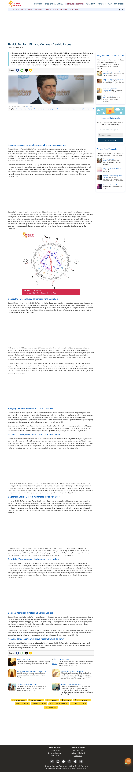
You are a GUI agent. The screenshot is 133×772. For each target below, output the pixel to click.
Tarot (110, 4)
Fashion (55, 10)
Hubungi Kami (78, 750)
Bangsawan (38, 10)
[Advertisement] (66, 26)
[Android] (81, 761)
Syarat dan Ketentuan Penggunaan (55, 754)
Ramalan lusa (53, 700)
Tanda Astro (52, 707)
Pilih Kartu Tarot (40, 704)
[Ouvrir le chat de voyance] (128, 761)
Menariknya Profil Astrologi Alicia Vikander (113, 178)
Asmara (60, 4)
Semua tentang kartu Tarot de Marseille (113, 73)
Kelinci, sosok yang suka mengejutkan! (113, 90)
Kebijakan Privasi (74, 766)
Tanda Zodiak (91, 4)
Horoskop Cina (49, 4)
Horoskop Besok (36, 700)
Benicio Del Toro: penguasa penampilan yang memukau (78, 109)
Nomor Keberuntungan (60, 704)
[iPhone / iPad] (75, 761)
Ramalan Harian (19, 700)
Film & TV (23, 10)
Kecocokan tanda (80, 704)
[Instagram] (58, 761)
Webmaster (84, 766)
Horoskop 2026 (23, 704)
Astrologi (102, 4)
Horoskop (38, 4)
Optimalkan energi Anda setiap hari (112, 170)
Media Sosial (78, 756)
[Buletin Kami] (119, 10)
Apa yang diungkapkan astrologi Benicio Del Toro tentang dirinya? (37, 109)
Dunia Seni (63, 10)
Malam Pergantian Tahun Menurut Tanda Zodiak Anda (113, 82)
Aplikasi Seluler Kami (78, 753)
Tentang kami (55, 750)
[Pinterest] (69, 761)
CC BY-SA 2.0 (28, 106)
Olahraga (47, 10)
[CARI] (123, 10)
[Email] (30, 70)
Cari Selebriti (73, 10)
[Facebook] (17, 70)
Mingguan (67, 700)
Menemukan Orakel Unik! (112, 186)
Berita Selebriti (13, 10)
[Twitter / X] (26, 70)
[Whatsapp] (22, 70)
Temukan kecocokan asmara (112, 161)
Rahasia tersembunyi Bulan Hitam (111, 98)
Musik (30, 10)
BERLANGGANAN (110, 140)
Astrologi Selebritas (74, 4)
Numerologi (118, 4)
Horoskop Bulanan (83, 700)
